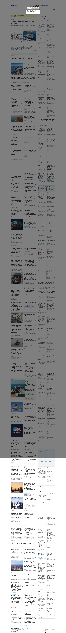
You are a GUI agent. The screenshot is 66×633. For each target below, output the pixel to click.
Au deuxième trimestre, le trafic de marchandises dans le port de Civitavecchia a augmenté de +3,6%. (16, 127)
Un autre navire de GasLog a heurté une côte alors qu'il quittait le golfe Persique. (51, 264)
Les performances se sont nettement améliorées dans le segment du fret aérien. (42, 404)
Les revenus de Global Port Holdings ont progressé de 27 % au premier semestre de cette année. (30, 328)
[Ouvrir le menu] (11, 9)
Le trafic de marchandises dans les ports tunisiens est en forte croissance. (30, 175)
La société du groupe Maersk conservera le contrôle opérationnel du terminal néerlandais (30, 108)
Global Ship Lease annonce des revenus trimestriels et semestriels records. (41, 220)
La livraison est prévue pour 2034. (15, 299)
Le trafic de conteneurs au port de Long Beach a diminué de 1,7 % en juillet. (42, 85)
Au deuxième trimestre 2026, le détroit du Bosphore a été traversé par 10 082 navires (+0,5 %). (17, 352)
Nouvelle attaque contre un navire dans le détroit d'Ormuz (30, 584)
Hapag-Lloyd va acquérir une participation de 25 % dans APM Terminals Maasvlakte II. (30, 102)
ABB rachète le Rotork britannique (50, 587)
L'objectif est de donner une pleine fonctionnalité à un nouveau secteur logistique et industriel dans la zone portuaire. (51, 44)
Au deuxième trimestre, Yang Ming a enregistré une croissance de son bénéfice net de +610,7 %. (16, 250)
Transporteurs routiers (47, 464)
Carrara (40, 456)
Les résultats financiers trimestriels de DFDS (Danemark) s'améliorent (42, 97)
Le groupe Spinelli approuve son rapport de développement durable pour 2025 (46, 284)
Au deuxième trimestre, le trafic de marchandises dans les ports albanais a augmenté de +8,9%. (30, 417)
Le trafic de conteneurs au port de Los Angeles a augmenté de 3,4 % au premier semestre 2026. (51, 598)
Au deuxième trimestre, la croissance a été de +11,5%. (51, 603)
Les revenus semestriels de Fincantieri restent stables (15, 416)
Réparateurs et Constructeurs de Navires (49, 462)
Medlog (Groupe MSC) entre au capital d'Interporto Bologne (16, 551)
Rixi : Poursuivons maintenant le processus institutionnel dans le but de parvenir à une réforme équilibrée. (51, 393)
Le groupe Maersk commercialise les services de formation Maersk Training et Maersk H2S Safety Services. (51, 176)
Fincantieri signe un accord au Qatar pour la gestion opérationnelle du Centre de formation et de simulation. (51, 519)
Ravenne (52, 452)
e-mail (23, 629)
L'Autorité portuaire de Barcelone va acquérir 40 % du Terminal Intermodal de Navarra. (30, 552)
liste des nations (51, 190)
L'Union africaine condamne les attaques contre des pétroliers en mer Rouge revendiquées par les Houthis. (16, 515)
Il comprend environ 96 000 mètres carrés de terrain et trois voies (42, 324)
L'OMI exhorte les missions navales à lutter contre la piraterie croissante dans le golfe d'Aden (23, 57)
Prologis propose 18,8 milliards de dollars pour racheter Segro (29, 316)
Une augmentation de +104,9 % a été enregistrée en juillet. (51, 67)
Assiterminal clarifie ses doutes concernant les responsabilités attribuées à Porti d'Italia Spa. (41, 589)
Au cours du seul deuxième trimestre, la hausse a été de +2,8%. (41, 583)
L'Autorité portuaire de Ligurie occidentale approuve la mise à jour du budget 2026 (51, 577)
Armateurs (39, 462)
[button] (54, 9)
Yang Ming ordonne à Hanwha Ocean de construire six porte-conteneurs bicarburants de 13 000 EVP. (41, 544)
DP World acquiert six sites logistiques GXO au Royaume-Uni (41, 208)
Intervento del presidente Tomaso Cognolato (46, 502)
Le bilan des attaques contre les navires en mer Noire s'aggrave (51, 542)
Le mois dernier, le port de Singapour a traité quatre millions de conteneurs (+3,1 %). (30, 127)
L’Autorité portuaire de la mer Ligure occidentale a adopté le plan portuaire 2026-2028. (51, 293)
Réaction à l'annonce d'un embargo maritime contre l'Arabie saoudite (41, 527)
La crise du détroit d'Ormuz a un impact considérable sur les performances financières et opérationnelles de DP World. (30, 187)
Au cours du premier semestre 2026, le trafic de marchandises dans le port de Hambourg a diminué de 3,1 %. (30, 199)
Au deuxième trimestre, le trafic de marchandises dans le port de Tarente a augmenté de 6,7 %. (51, 62)
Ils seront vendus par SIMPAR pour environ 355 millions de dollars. (51, 380)
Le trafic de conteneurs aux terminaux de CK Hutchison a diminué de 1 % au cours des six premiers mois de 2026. (16, 200)
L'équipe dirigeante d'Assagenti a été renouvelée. (50, 398)
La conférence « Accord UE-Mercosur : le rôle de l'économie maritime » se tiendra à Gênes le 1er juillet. (42, 471)
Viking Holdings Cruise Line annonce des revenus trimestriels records (41, 73)
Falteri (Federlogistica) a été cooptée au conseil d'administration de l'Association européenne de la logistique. (51, 430)
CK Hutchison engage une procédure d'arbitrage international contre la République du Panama (16, 103)
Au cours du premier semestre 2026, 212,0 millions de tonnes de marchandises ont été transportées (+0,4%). (17, 538)
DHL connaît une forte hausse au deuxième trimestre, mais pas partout (51, 208)
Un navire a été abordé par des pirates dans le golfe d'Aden (30, 87)
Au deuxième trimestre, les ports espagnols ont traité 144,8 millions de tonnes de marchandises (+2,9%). (29, 531)
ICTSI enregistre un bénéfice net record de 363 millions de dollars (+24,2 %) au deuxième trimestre (41, 264)
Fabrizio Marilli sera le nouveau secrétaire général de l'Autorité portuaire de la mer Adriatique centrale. (41, 293)
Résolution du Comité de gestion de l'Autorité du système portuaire (41, 379)
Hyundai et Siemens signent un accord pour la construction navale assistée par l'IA (30, 500)
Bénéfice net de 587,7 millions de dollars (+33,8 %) (41, 77)
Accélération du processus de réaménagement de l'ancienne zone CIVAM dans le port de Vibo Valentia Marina (41, 176)
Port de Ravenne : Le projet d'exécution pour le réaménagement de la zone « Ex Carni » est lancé (51, 38)
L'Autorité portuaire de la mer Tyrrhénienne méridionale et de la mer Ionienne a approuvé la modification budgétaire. (41, 307)
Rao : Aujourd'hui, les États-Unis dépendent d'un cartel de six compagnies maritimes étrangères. (30, 437)
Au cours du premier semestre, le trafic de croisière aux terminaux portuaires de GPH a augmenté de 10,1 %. (41, 578)
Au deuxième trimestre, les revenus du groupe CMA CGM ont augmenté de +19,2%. (30, 443)
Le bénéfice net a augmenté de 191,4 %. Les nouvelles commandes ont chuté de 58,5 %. (16, 422)
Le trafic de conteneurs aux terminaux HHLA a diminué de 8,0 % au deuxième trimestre (51, 97)
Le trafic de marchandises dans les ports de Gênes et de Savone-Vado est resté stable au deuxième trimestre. (16, 236)
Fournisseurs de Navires (47, 463)
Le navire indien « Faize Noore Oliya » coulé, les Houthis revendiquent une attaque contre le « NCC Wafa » (29, 307)
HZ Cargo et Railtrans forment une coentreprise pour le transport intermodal (50, 251)
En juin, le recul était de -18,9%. (15, 191)
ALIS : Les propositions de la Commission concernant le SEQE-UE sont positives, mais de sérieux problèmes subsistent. (41, 568)
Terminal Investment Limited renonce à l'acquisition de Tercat (41, 164)
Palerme (46, 456)
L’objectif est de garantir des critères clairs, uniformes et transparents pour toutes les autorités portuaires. (51, 570)
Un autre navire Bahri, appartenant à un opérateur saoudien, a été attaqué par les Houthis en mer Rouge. (41, 331)
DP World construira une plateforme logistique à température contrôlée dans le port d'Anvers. (51, 221)
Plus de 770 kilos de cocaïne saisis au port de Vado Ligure (42, 531)
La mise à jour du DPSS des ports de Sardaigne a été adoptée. (41, 375)
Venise (52, 457)
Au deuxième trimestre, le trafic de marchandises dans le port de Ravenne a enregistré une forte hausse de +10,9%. (51, 196)
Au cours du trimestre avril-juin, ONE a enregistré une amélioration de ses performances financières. (16, 329)
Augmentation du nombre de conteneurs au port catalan (41, 363)
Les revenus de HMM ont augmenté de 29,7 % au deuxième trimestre (16, 212)
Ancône (40, 452)
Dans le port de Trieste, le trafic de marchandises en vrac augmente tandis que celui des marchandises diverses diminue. (30, 456)
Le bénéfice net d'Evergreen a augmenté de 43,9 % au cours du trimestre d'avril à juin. (30, 213)
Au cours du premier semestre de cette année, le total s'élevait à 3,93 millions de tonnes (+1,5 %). (16, 134)
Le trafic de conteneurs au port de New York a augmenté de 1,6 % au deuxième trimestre (42, 252)
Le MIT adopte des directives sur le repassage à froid (50, 565)
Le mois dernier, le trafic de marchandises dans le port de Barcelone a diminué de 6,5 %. (17, 151)
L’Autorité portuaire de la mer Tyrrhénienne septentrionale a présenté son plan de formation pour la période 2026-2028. (51, 310)
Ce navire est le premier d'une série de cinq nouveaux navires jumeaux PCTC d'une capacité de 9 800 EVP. (51, 145)
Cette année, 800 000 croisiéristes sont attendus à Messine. (51, 241)
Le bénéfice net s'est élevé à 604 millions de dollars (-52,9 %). (41, 348)
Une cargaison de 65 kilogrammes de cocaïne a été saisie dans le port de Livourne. (51, 26)
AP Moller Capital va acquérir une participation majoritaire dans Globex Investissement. (16, 141)
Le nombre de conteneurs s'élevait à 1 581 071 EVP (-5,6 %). (41, 32)
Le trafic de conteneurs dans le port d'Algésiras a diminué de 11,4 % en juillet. (41, 50)
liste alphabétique (51, 189)
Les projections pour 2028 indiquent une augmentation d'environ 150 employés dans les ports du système (51, 299)
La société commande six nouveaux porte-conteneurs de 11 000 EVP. (51, 135)
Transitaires (40, 463)
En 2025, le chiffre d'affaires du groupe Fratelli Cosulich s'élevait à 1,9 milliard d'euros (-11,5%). (41, 154)
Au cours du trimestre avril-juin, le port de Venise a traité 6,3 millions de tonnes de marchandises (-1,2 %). (41, 196)
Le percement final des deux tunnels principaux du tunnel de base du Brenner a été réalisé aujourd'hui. (51, 330)
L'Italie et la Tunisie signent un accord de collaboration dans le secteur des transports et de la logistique (51, 320)
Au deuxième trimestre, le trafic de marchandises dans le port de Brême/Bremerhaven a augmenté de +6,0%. (23, 78)
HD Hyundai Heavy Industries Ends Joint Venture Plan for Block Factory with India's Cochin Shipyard (42, 491)
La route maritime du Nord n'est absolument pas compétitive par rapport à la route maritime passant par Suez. (16, 264)
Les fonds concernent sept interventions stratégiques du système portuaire (41, 604)
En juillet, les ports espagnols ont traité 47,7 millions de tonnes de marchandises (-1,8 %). (41, 27)
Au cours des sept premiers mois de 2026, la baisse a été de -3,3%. (42, 56)
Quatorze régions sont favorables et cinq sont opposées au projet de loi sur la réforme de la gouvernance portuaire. (51, 386)
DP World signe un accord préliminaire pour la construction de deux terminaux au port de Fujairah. (41, 409)
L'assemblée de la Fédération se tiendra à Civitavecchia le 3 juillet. (50, 471)
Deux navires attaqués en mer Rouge (30, 303)
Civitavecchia (40, 457)
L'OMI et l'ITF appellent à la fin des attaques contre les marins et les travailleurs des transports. (41, 610)
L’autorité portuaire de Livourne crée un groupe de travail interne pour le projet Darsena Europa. (46, 121)
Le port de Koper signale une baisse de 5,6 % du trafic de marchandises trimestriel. (16, 186)
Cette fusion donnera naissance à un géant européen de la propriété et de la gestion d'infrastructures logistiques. (30, 320)
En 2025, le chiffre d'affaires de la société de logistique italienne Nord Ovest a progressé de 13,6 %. (51, 344)
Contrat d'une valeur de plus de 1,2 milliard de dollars (41, 549)
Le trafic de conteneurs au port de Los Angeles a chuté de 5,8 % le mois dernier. (51, 73)
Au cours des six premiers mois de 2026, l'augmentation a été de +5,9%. (21, 82)
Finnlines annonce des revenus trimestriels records (51, 272)
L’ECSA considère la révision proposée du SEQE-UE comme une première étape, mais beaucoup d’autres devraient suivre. (16, 599)
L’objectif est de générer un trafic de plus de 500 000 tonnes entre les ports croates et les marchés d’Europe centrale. (51, 257)
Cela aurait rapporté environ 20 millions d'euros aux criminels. (51, 31)
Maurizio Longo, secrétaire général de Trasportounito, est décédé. (51, 153)
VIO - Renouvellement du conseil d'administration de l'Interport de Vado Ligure (51, 410)
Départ (49, 187)
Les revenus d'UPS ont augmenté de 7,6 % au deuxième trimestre (41, 344)
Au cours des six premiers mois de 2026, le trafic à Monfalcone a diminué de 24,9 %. (30, 464)
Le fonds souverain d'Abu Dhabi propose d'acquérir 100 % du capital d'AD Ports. (30, 151)
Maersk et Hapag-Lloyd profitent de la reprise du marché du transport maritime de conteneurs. (30, 222)
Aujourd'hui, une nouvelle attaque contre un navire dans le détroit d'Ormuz (42, 555)
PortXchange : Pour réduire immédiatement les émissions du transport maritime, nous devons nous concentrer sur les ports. (17, 456)
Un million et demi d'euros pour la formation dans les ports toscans (50, 305)
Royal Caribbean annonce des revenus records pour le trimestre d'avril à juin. (16, 443)
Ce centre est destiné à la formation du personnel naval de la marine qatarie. (51, 525)
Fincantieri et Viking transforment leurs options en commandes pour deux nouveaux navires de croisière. (16, 88)
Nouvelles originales (13, 16)
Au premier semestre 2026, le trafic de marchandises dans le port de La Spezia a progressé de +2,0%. (16, 176)
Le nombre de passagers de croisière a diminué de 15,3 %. (41, 202)
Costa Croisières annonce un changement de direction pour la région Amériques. (50, 110)
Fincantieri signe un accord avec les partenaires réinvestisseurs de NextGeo (51, 354)
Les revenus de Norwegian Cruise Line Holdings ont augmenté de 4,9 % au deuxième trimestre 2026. (30, 406)
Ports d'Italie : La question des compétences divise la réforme (23, 574)
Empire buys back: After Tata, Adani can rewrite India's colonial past (51, 490)
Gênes (46, 452)
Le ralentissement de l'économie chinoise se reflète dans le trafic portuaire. (29, 66)
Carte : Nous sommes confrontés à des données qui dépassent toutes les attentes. (16, 479)
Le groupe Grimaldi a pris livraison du (51, 140)
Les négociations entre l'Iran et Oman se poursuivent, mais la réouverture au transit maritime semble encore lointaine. (30, 295)
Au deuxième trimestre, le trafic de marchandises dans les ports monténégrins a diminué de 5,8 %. (41, 142)
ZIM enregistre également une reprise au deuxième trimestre (29, 117)
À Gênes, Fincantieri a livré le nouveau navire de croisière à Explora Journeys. (30, 514)
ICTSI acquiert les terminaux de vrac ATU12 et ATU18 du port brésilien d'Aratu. (51, 375)
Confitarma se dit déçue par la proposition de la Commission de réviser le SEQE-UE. (51, 555)
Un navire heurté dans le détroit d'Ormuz (30, 138)
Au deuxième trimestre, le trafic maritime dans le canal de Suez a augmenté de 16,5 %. (30, 341)
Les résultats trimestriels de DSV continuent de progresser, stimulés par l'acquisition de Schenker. (41, 430)
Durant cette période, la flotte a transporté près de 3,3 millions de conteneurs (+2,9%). (16, 335)
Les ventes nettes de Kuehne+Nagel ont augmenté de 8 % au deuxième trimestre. (41, 399)
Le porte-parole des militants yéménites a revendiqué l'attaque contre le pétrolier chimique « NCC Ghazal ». (42, 338)
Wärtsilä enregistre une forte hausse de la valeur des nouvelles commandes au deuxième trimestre (51, 533)
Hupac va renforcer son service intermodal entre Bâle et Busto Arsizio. (50, 50)
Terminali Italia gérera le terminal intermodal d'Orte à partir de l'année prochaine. (41, 319)
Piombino (46, 457)
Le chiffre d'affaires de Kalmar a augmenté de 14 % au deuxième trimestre (42, 420)
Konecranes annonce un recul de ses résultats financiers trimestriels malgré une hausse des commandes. (41, 386)
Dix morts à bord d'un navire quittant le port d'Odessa (50, 547)
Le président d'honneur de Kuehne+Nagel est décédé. (45, 17)
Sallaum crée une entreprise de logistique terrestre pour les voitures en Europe (41, 62)
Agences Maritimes (41, 464)
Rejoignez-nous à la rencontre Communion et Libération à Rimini (41, 37)
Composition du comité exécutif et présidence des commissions (51, 403)
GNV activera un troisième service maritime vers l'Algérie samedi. (41, 229)
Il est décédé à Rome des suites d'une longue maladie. (51, 158)
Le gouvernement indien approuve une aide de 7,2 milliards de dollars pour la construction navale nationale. (29, 471)
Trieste (52, 456)
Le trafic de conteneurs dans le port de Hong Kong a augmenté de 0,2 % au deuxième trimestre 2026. (51, 610)
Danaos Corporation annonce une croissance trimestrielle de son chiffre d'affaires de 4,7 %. (51, 230)
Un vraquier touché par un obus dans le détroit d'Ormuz (41, 241)
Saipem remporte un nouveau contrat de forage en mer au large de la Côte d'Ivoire (51, 420)
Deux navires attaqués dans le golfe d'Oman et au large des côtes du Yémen (30, 249)
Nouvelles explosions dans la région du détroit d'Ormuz (29, 290)
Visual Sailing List (43, 188)
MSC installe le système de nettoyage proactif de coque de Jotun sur (42, 130)
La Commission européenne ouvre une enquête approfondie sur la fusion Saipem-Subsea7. (22, 542)
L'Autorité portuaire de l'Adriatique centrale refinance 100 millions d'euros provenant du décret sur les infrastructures (41, 598)
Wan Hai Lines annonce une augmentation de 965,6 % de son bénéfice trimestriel (51, 130)
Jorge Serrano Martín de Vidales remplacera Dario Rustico (51, 115)
